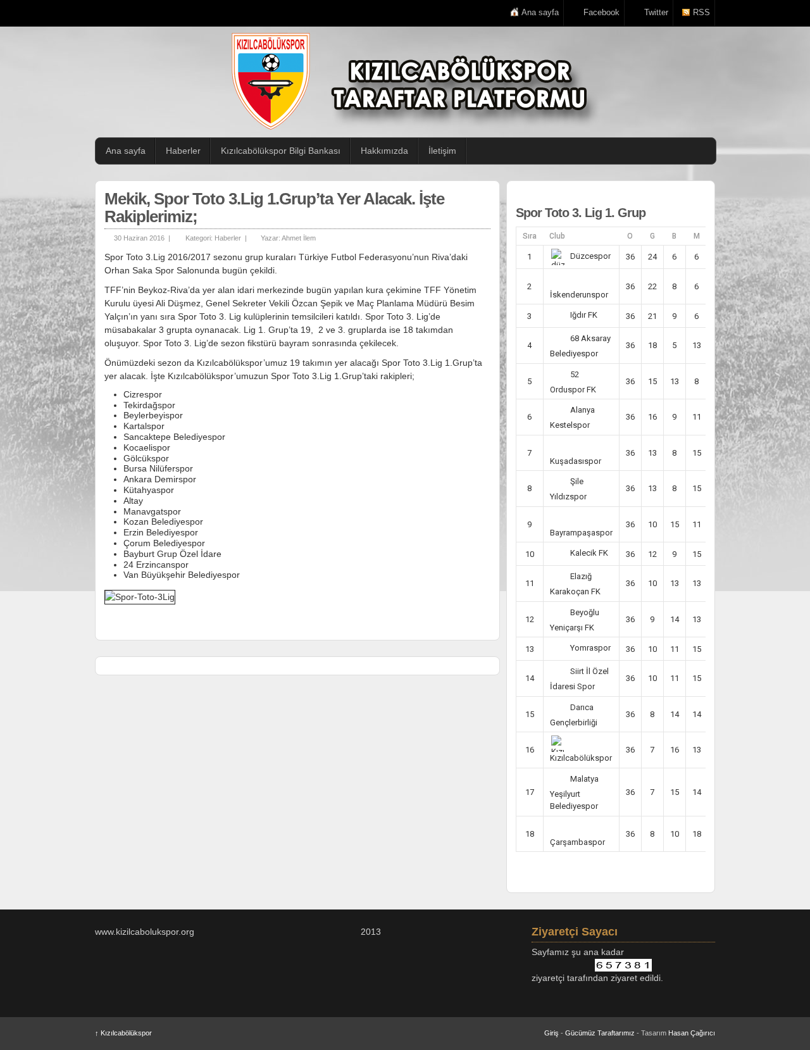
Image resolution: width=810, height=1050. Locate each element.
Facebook (601, 12)
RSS (701, 12)
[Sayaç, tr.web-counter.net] (623, 965)
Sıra (530, 236)
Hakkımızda (384, 151)
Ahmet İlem (299, 238)
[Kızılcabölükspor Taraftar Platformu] (411, 81)
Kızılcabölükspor (123, 1033)
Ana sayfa (540, 12)
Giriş (551, 1033)
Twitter (656, 12)
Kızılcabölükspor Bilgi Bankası (280, 151)
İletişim (442, 151)
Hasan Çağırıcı (691, 1033)
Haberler (183, 151)
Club (557, 236)
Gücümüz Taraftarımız (600, 1033)
